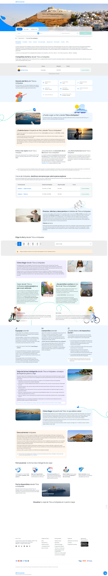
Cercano (63, 42)
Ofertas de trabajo (58, 544)
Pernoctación (57, 42)
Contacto (70, 542)
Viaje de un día (49, 42)
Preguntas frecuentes (72, 544)
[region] (54, 519)
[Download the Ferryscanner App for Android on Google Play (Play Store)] (84, 545)
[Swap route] (38, 33)
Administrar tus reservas (73, 540)
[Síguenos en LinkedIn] (24, 546)
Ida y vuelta (26, 29)
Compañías (24, 42)
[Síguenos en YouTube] (27, 546)
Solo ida (19, 29)
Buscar (85, 33)
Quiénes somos (58, 540)
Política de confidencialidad (60, 553)
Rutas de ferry (21, 38)
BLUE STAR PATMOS (48, 493)
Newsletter (57, 542)
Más (67, 42)
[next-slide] (40, 244)
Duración (35, 42)
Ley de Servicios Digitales (60, 554)
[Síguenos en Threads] (29, 546)
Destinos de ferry (45, 544)
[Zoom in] (106, 506)
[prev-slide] (16, 244)
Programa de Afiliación (59, 546)
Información (18, 42)
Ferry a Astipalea (34, 455)
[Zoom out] (106, 508)
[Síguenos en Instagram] (19, 546)
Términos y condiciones (59, 548)
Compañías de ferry (46, 546)
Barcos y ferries (45, 548)
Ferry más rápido (41, 42)
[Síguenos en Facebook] (16, 546)
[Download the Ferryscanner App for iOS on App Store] (84, 543)
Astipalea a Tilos (45, 163)
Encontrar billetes (85, 70)
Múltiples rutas (34, 29)
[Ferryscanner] (20, 2)
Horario (30, 42)
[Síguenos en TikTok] (21, 546)
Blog (42, 540)
